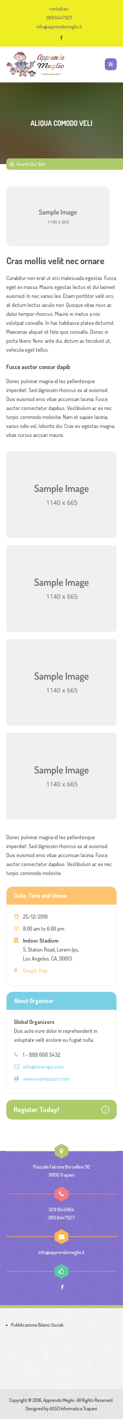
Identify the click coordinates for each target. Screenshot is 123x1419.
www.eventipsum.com (46, 1078)
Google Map (35, 970)
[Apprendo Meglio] (36, 64)
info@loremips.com (43, 1066)
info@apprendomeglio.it (59, 27)
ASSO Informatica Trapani (73, 1409)
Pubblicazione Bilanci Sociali (37, 1325)
